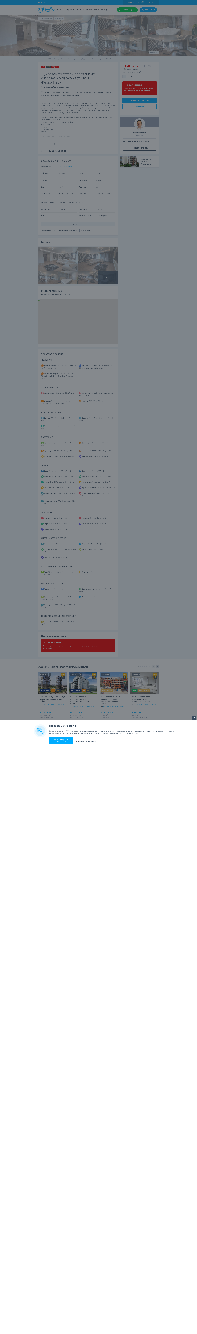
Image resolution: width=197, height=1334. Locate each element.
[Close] (194, 718)
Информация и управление (86, 741)
